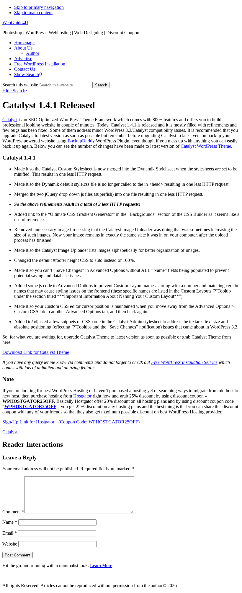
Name (9, 522)
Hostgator (82, 395)
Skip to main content (33, 12)
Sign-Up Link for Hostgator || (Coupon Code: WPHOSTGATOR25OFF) (71, 421)
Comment (13, 511)
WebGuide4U (15, 22)
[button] (28, 74)
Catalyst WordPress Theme (206, 146)
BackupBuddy (81, 140)
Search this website (20, 84)
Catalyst (9, 119)
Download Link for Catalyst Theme (35, 352)
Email (9, 532)
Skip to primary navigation (39, 7)
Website (9, 543)
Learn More (101, 565)
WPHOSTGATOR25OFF (30, 406)
